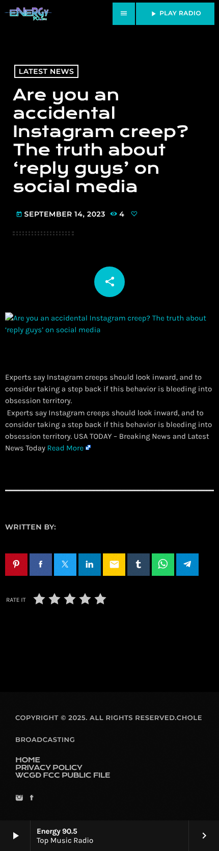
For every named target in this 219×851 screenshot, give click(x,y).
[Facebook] (31, 799)
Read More (65, 448)
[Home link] (28, 13)
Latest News (46, 71)
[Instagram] (19, 799)
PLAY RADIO (175, 14)
